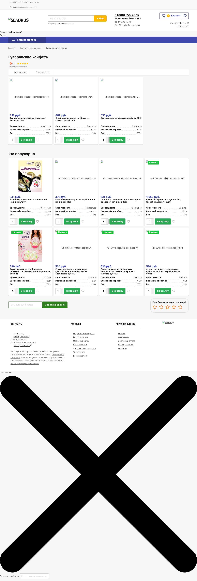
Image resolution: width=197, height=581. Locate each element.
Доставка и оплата (126, 341)
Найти (100, 18)
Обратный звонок (55, 304)
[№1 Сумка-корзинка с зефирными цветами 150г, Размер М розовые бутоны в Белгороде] (166, 245)
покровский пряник (65, 24)
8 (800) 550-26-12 (127, 15)
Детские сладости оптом (84, 348)
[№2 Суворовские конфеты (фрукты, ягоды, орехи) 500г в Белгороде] (76, 95)
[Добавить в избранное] (37, 140)
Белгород (183, 26)
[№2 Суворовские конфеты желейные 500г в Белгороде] (121, 95)
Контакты (122, 348)
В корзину (26, 139)
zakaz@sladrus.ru (178, 23)
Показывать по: (42, 72)
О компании (123, 337)
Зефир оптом (79, 352)
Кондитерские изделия (83, 333)
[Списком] (180, 72)
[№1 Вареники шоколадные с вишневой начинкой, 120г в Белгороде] (30, 176)
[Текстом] (186, 72)
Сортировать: (20, 72)
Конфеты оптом (80, 337)
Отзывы (121, 333)
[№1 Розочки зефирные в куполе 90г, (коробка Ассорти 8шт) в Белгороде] (166, 176)
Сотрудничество (125, 345)
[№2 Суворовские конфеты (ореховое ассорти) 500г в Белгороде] (30, 95)
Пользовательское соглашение (25, 363)
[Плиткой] (173, 72)
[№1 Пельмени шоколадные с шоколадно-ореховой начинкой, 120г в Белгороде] (121, 176)
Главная (11, 48)
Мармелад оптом (81, 341)
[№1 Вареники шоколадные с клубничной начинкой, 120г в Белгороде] (76, 176)
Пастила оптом (80, 345)
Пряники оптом (80, 356)
